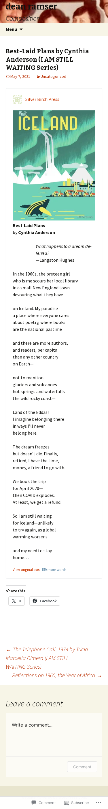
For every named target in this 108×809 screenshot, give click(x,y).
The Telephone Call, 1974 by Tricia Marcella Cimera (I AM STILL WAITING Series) (47, 658)
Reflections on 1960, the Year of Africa (57, 675)
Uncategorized (53, 76)
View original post (27, 569)
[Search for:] (97, 29)
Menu (11, 29)
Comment (82, 766)
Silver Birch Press (42, 99)
